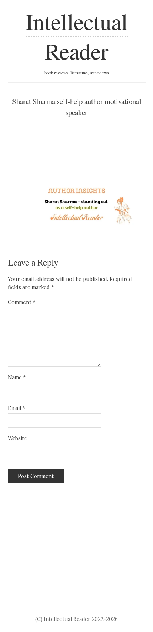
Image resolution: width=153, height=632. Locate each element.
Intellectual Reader (77, 36)
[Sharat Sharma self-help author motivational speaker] (77, 204)
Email (16, 408)
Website (17, 438)
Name (17, 377)
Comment (21, 302)
